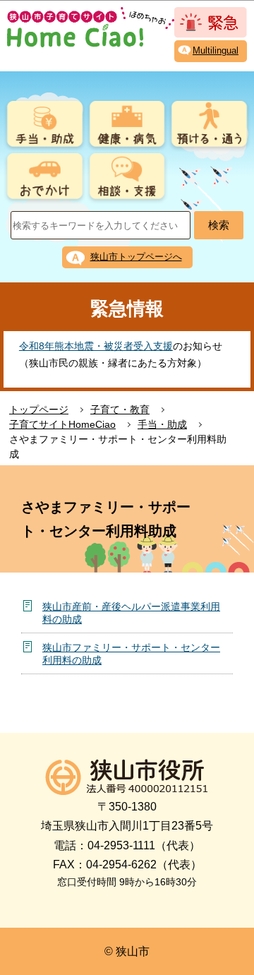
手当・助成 (162, 424)
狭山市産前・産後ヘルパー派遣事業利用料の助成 (131, 613)
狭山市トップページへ (136, 256)
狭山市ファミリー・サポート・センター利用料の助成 (131, 654)
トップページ (38, 409)
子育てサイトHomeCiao (62, 424)
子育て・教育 (120, 409)
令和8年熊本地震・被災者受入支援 (96, 346)
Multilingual (215, 50)
